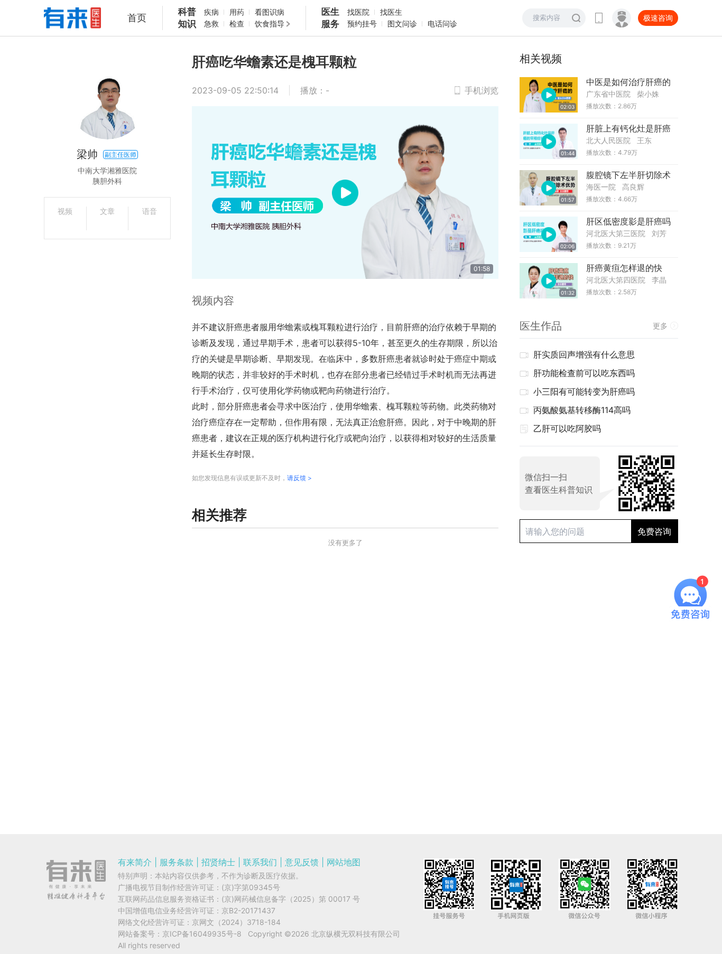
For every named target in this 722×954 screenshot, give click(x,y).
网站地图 (343, 862)
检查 (236, 23)
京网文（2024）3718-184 (236, 922)
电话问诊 (442, 23)
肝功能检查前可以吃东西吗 (584, 373)
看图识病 (269, 11)
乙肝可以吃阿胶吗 (567, 428)
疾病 (211, 11)
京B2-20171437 (248, 910)
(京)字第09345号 (250, 887)
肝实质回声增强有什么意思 (584, 354)
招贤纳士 (218, 862)
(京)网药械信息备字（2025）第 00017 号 (290, 898)
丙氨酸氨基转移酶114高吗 (582, 410)
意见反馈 (302, 862)
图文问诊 (402, 23)
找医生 (391, 11)
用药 (236, 11)
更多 (660, 325)
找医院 (358, 11)
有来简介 (135, 862)
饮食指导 (269, 23)
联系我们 (260, 862)
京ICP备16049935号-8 (202, 933)
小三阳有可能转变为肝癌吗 (584, 391)
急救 (211, 23)
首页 (136, 17)
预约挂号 (362, 23)
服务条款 (176, 862)
